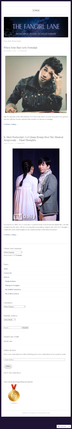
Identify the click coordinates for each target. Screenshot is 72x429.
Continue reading (11, 124)
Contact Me (8, 273)
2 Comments (19, 143)
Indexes (6, 277)
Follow (8, 366)
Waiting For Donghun (12, 285)
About (6, 269)
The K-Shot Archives (12, 294)
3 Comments (22, 51)
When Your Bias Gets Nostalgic (21, 47)
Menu (37, 10)
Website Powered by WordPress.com (36, 413)
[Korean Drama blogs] (14, 404)
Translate (19, 255)
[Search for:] (13, 328)
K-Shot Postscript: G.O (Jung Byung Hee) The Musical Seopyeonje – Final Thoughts (33, 138)
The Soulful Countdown (13, 289)
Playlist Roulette (10, 281)
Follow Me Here (10, 350)
